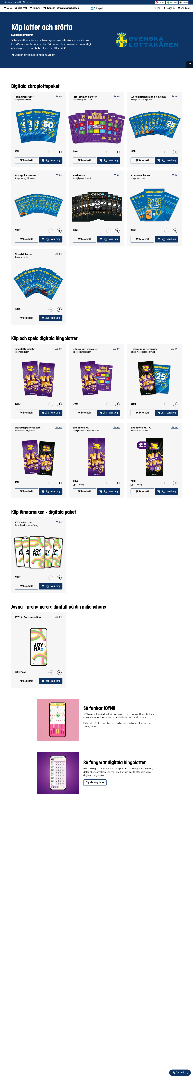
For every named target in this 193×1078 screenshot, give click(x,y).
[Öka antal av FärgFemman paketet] (117, 152)
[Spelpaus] (160, 2)
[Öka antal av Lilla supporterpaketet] (117, 404)
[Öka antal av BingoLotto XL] (117, 483)
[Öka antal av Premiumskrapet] (59, 152)
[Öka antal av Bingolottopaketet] (59, 404)
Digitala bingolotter (95, 782)
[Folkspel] (96, 8)
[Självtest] (183, 2)
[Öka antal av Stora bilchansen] (59, 309)
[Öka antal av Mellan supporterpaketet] (175, 404)
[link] (26, 160)
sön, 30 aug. (80, 485)
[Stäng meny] (188, 1073)
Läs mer (58, 96)
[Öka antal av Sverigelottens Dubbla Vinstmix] (175, 152)
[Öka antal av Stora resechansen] (175, 231)
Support (180, 1073)
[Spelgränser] (172, 2)
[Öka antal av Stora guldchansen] (59, 231)
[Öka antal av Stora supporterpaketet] (59, 483)
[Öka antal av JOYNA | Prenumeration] (59, 672)
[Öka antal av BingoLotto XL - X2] (175, 483)
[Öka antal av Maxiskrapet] (117, 231)
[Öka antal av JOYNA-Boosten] (59, 578)
